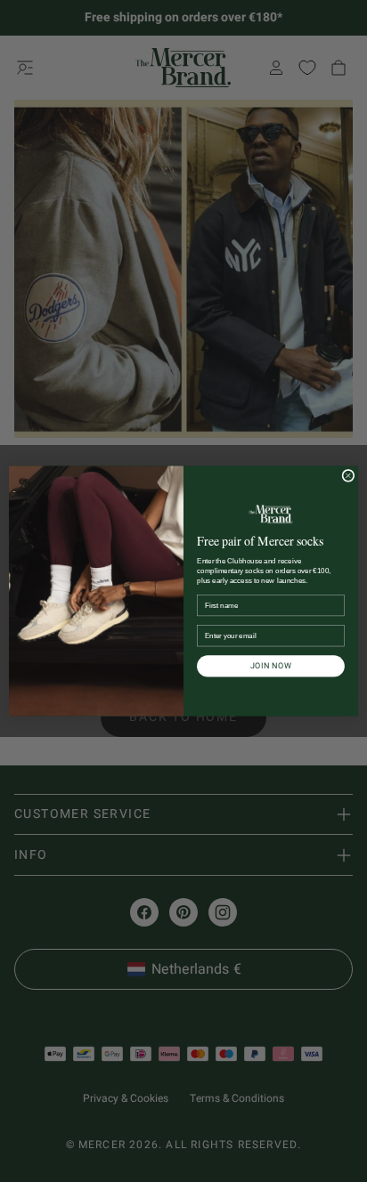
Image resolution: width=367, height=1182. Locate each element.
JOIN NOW (271, 666)
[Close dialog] (348, 475)
